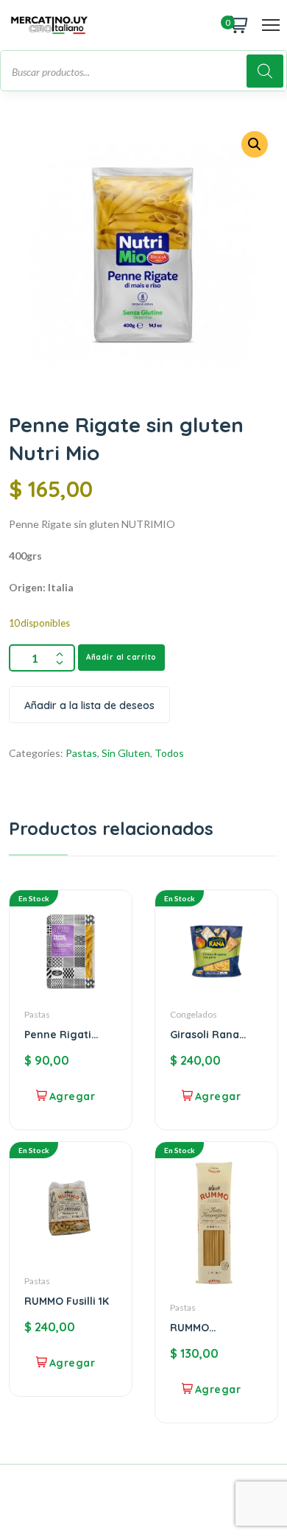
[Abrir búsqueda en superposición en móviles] (143, 70)
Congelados (193, 1014)
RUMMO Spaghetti (196, 1327)
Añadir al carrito (121, 657)
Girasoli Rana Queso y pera (205, 1034)
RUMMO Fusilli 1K (66, 1301)
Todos (169, 753)
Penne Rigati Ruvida (57, 1034)
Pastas (81, 753)
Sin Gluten (126, 753)
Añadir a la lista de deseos (89, 705)
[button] (254, 144)
